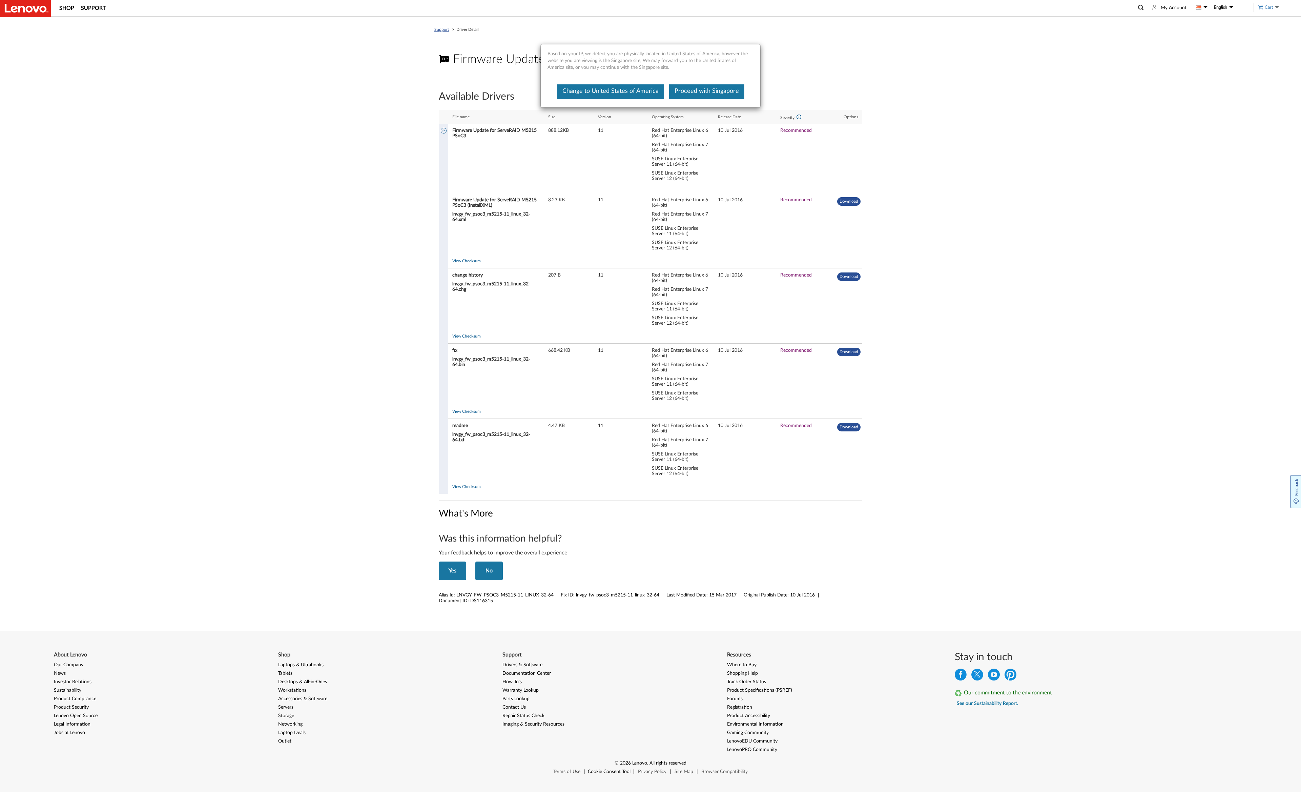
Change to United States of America (610, 91)
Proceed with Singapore (707, 91)
